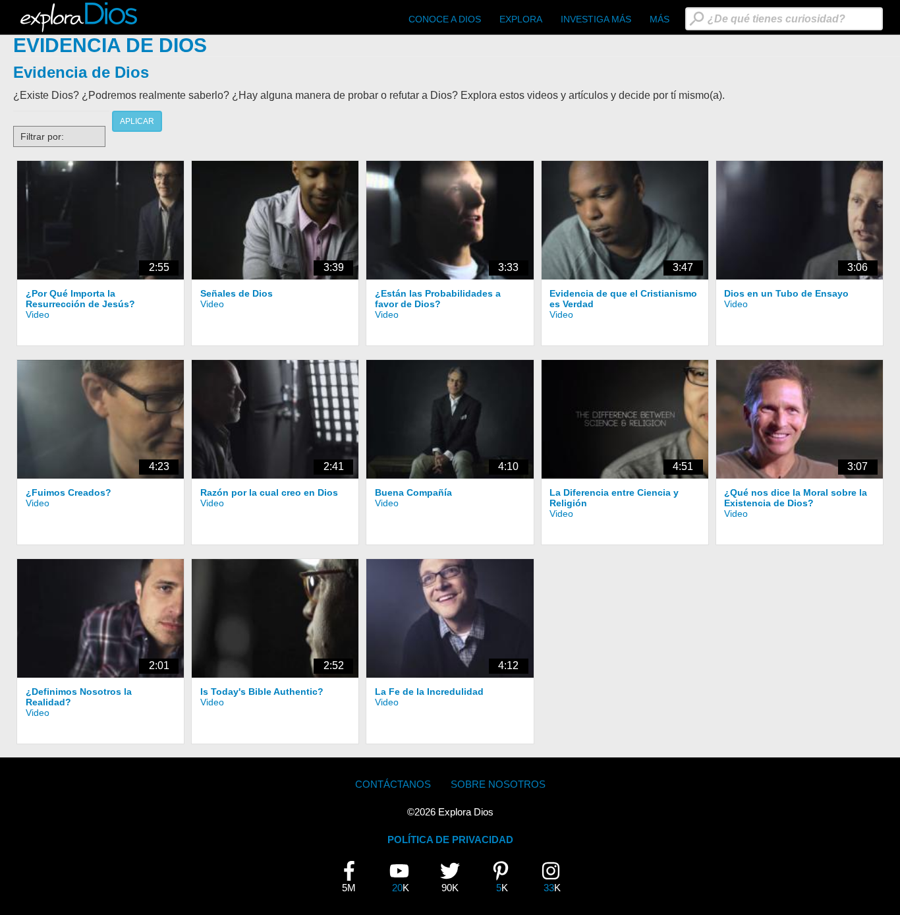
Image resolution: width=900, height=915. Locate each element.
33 (556, 877)
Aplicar (137, 121)
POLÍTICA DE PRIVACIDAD (450, 839)
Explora (520, 19)
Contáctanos (393, 784)
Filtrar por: (42, 136)
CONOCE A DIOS (444, 19)
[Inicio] (81, 17)
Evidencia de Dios (81, 72)
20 (404, 877)
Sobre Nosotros (498, 784)
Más (659, 19)
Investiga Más (596, 19)
